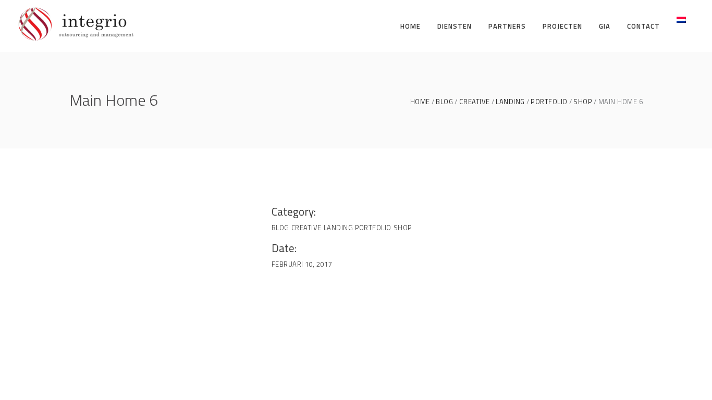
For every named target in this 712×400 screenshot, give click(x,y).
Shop (582, 101)
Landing (510, 101)
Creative (474, 101)
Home (420, 101)
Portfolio (549, 101)
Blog (444, 101)
